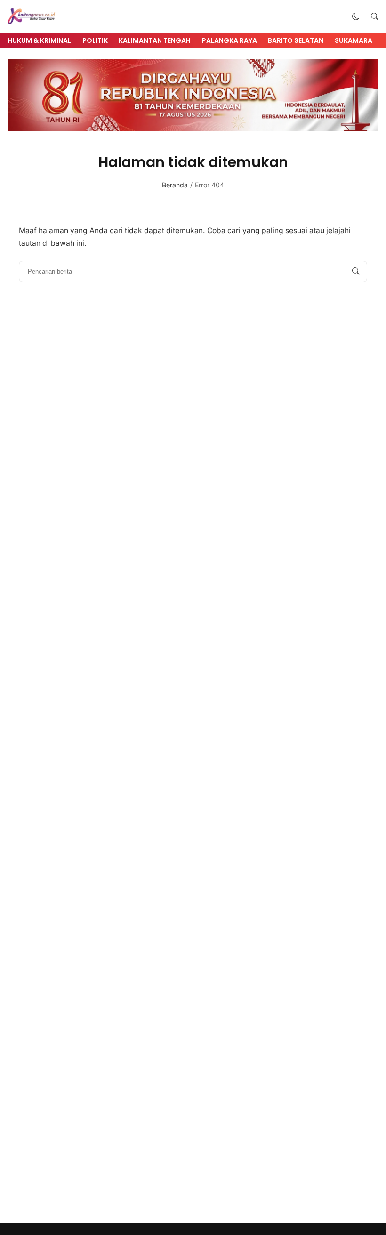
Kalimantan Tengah (155, 40)
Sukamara (353, 40)
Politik (95, 40)
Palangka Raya (229, 40)
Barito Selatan (295, 40)
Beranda (175, 185)
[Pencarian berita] (355, 271)
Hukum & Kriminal (39, 40)
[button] (356, 16)
